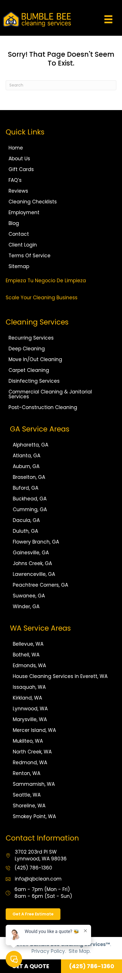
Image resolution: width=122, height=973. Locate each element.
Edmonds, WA (29, 665)
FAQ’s (15, 180)
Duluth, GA (25, 531)
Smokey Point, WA (34, 816)
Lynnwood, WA (30, 708)
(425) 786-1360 (33, 867)
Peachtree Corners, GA (40, 585)
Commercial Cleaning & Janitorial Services (50, 394)
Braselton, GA (29, 477)
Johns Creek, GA (32, 563)
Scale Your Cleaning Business (41, 297)
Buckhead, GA (30, 498)
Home (16, 147)
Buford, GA (25, 488)
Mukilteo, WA (28, 741)
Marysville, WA (30, 719)
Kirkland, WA (27, 697)
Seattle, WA (27, 794)
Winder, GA (26, 606)
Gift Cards (21, 169)
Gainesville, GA (31, 552)
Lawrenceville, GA (34, 574)
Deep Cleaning (27, 348)
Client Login (23, 244)
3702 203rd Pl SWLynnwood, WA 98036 (41, 855)
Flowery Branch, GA (36, 541)
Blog (14, 223)
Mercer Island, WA (34, 730)
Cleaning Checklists (33, 201)
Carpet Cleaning (29, 370)
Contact (19, 234)
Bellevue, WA (28, 644)
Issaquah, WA (29, 687)
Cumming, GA (30, 509)
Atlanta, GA (26, 455)
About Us (19, 158)
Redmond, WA (30, 762)
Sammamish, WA (34, 784)
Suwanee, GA (29, 595)
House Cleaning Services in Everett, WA (60, 676)
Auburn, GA (26, 466)
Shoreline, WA (29, 805)
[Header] (108, 19)
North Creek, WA (32, 751)
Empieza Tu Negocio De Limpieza (46, 280)
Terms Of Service (30, 255)
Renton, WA (26, 773)
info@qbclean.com (38, 878)
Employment (24, 212)
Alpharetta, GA (30, 444)
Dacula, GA (26, 520)
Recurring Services (31, 337)
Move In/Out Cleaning (35, 359)
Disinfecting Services (34, 381)
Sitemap (19, 266)
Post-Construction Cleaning (43, 407)
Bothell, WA (26, 654)
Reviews (18, 191)
